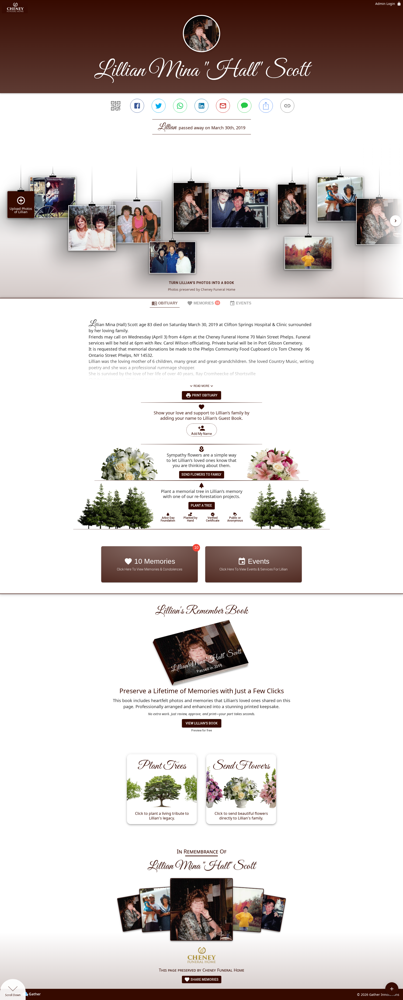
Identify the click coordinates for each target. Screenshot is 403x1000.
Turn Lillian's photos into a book (201, 283)
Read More (201, 386)
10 (196, 547)
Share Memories (204, 979)
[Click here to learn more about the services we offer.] (201, 955)
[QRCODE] (116, 106)
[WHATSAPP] (180, 106)
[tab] (165, 303)
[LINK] (287, 106)
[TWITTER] (159, 106)
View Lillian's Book (202, 723)
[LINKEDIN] (201, 106)
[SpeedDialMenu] (391, 988)
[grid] (201, 224)
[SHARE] (266, 106)
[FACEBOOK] (137, 106)
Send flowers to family (201, 474)
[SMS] (244, 106)
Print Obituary (204, 395)
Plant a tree (201, 505)
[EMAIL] (223, 106)
